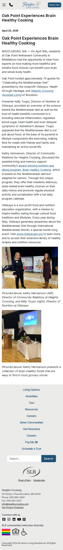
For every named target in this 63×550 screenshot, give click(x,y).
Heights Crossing (31, 5)
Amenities (32, 396)
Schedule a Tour (31, 448)
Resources (31, 409)
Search (48, 458)
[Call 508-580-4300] (11, 5)
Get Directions (31, 429)
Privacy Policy (24, 480)
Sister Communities (31, 422)
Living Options (31, 389)
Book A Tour (54, 5)
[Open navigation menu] (5, 5)
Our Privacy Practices (13, 507)
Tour (31, 402)
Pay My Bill (31, 442)
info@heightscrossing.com (15, 504)
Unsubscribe (39, 480)
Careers (31, 415)
